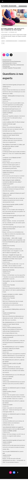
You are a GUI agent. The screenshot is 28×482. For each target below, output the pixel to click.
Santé (19, 68)
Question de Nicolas (7, 417)
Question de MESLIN (7, 112)
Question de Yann (7, 148)
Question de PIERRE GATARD (10, 430)
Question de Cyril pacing (9, 245)
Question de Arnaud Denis (9, 228)
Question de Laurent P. (8, 183)
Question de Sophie (7, 350)
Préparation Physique (13, 68)
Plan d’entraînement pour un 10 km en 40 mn (13, 322)
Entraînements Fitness (8, 64)
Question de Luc (7, 86)
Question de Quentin (8, 404)
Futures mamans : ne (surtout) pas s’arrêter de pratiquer (12, 29)
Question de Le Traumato (9, 285)
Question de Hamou (7, 260)
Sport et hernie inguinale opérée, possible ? (13, 204)
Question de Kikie (7, 455)
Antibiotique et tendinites (8, 270)
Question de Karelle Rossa (9, 313)
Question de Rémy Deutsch (9, 391)
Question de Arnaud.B (8, 337)
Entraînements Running (8, 61)
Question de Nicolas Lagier (9, 124)
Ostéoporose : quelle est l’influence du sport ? (14, 193)
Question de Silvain (7, 378)
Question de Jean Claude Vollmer (11, 135)
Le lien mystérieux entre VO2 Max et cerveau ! (14, 122)
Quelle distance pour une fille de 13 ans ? (13, 133)
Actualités (5, 68)
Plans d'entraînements (18, 64)
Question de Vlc (6, 271)
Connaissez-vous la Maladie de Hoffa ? (12, 157)
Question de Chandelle (8, 217)
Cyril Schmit (4, 32)
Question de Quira (7, 195)
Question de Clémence (8, 172)
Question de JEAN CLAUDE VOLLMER (12, 363)
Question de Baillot (7, 442)
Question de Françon (8, 206)
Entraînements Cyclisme (11, 63)
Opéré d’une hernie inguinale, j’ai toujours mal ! (14, 84)
